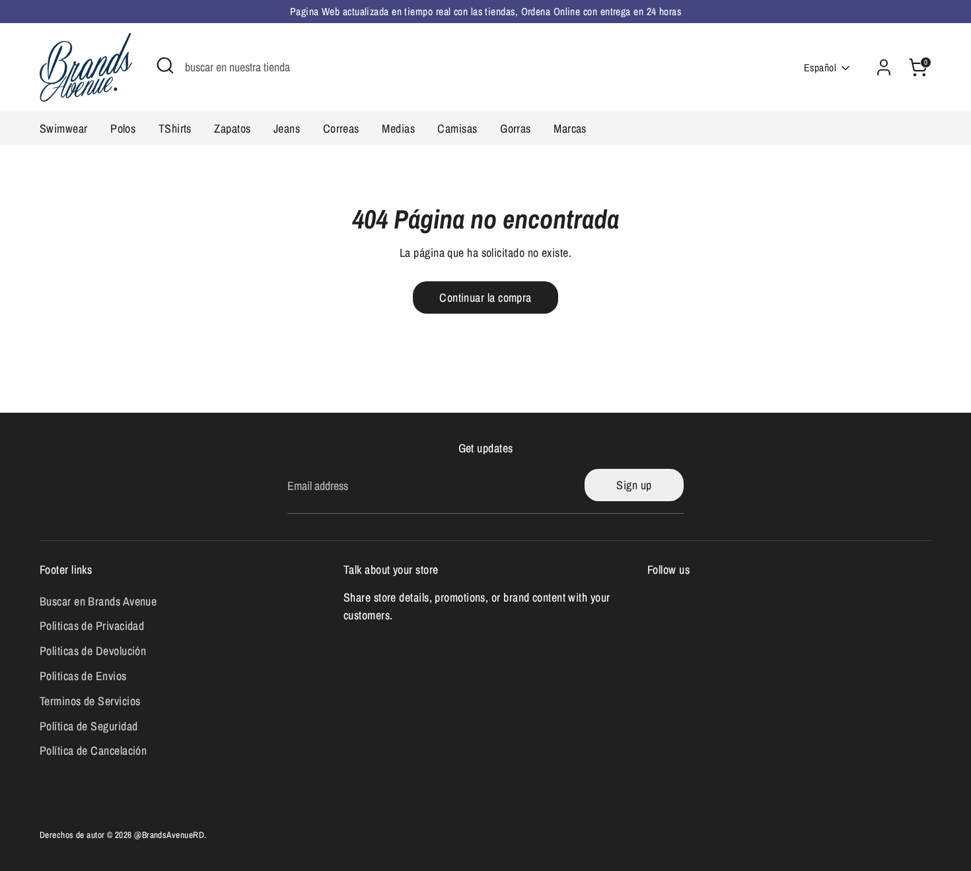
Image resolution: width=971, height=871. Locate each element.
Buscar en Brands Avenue (98, 601)
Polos (122, 128)
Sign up (633, 485)
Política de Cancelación (93, 750)
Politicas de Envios (83, 676)
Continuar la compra (485, 297)
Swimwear (64, 128)
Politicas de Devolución (93, 651)
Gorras (515, 128)
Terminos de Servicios (90, 701)
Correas (341, 128)
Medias (398, 128)
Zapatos (232, 128)
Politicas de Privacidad (92, 625)
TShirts (175, 128)
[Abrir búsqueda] (165, 65)
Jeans (286, 128)
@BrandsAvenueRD (169, 835)
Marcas (570, 128)
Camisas (457, 128)
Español (820, 68)
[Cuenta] (884, 67)
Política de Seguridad (88, 726)
